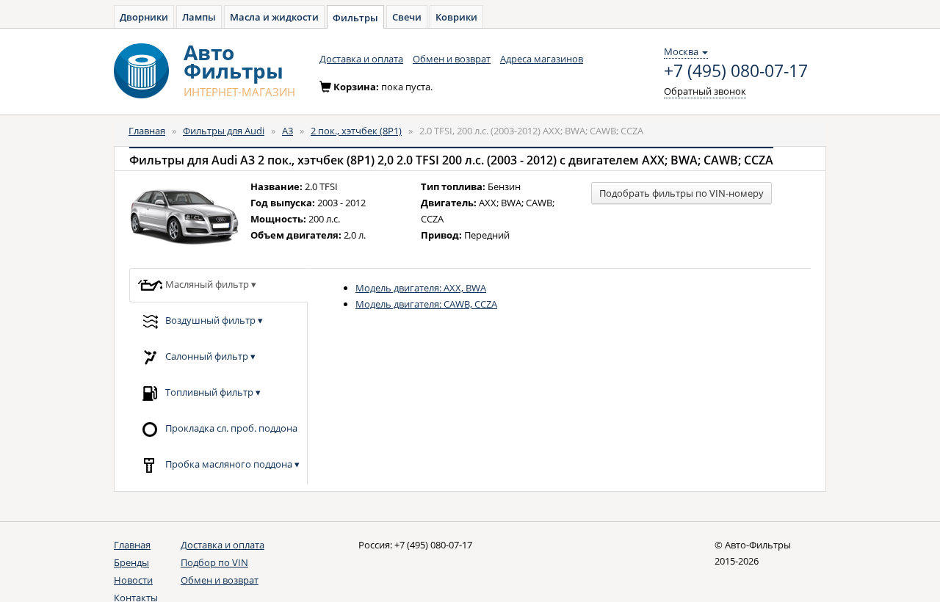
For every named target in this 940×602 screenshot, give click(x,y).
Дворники (144, 16)
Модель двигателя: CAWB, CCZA (426, 304)
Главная (147, 130)
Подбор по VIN (214, 562)
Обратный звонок (705, 91)
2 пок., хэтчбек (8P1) (356, 130)
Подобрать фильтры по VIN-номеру (681, 193)
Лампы (199, 16)
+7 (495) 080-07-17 (736, 71)
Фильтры (355, 17)
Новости (133, 580)
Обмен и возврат (452, 58)
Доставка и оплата (361, 58)
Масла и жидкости (274, 16)
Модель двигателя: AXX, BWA (420, 287)
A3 (287, 130)
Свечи (407, 16)
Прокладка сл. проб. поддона (230, 427)
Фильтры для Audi (223, 130)
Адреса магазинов (541, 58)
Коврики (456, 16)
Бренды (131, 562)
